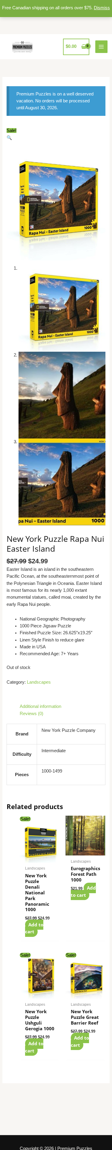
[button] (9, 137)
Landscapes (39, 682)
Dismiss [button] (102, 7)
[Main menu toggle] (101, 46)
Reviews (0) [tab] (31, 713)
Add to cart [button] (34, 928)
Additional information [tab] (40, 706)
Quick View (39, 857)
